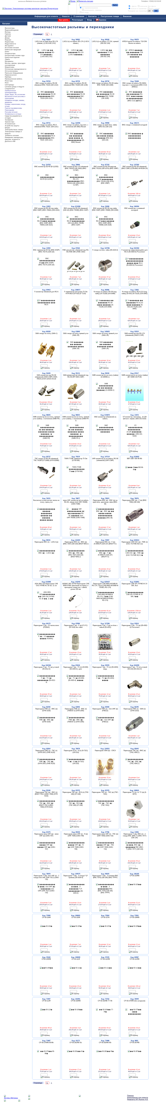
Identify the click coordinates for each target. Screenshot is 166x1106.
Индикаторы (9, 42)
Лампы (7, 59)
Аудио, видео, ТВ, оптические (15, 94)
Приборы (8, 77)
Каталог (6, 24)
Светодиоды (9, 85)
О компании (79, 16)
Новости (66, 16)
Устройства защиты (12, 126)
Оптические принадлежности (15, 69)
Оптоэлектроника (11, 71)
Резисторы (9, 81)
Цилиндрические (11, 92)
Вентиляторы (10, 28)
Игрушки (8, 40)
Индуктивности (10, 44)
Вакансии (127, 16)
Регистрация (77, 20)
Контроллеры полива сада (14, 55)
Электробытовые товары (14, 130)
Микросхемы (9, 67)
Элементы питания (12, 135)
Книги (7, 51)
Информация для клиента (46, 16)
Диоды (7, 38)
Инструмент (9, 46)
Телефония (9, 120)
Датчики (8, 36)
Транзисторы (9, 122)
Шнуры (7, 128)
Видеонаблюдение (11, 30)
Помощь (130, 1095)
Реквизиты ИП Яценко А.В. (137, 1099)
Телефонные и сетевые (13, 114)
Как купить (64, 20)
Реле (7, 83)
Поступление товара (110, 16)
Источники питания (12, 48)
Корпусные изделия (12, 57)
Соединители (10, 89)
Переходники (9, 110)
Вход (89, 20)
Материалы (9, 61)
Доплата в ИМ (10, 141)
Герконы (8, 34)
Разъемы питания (11, 112)
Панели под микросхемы (13, 108)
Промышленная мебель (13, 79)
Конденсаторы (10, 53)
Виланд (7, 32)
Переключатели (11, 75)
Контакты (92, 16)
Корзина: (102, 20)
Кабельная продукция (13, 49)
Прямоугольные (10, 90)
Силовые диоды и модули (14, 87)
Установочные (10, 124)
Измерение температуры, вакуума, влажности (14, 138)
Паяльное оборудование (14, 73)
